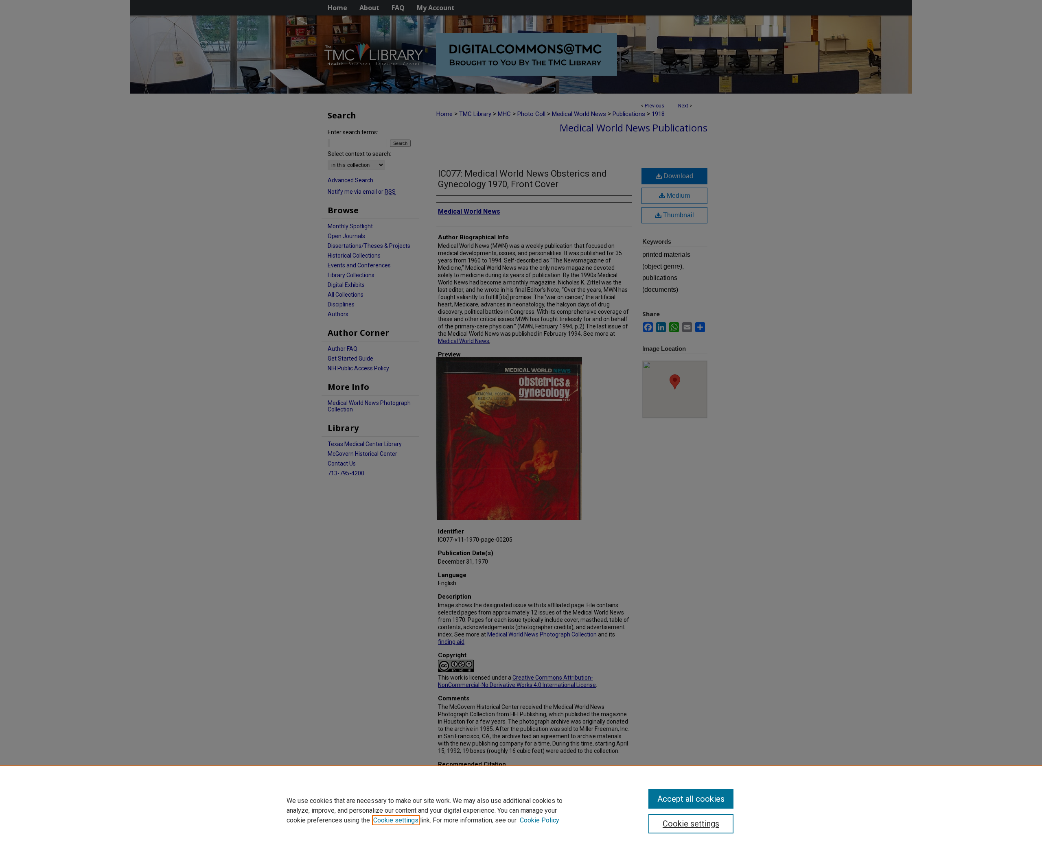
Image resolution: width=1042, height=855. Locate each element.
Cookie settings (395, 820)
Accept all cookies (691, 799)
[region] (521, 810)
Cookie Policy (539, 820)
